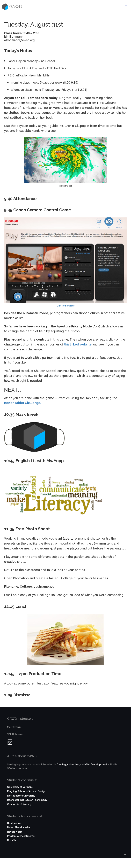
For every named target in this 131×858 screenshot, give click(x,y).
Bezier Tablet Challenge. (22, 403)
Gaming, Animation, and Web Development (82, 764)
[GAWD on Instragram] (9, 742)
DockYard (12, 840)
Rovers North (14, 831)
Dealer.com (13, 823)
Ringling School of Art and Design (26, 791)
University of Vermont (20, 787)
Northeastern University (21, 795)
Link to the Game (65, 305)
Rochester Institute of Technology (27, 800)
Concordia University (19, 804)
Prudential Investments (20, 836)
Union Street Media (18, 827)
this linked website (78, 344)
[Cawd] (5, 6)
